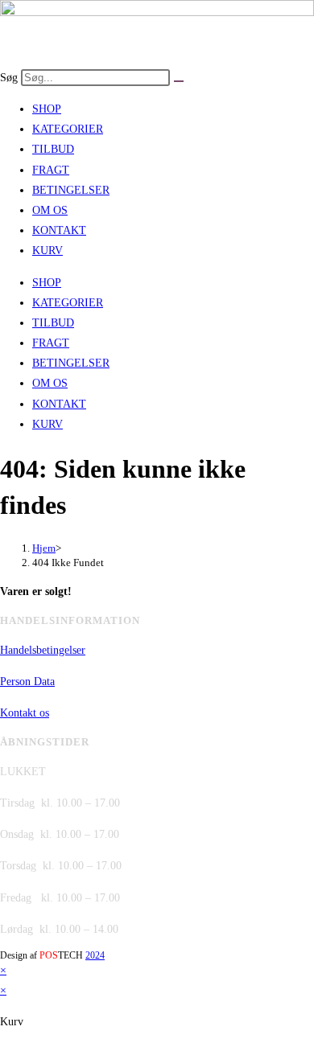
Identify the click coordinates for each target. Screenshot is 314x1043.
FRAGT (50, 170)
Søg (9, 78)
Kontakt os (24, 713)
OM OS (50, 210)
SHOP (46, 109)
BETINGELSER (70, 190)
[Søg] (178, 81)
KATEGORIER (67, 129)
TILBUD (53, 149)
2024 (95, 955)
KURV (47, 250)
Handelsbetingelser (42, 650)
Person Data (27, 681)
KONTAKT (59, 230)
